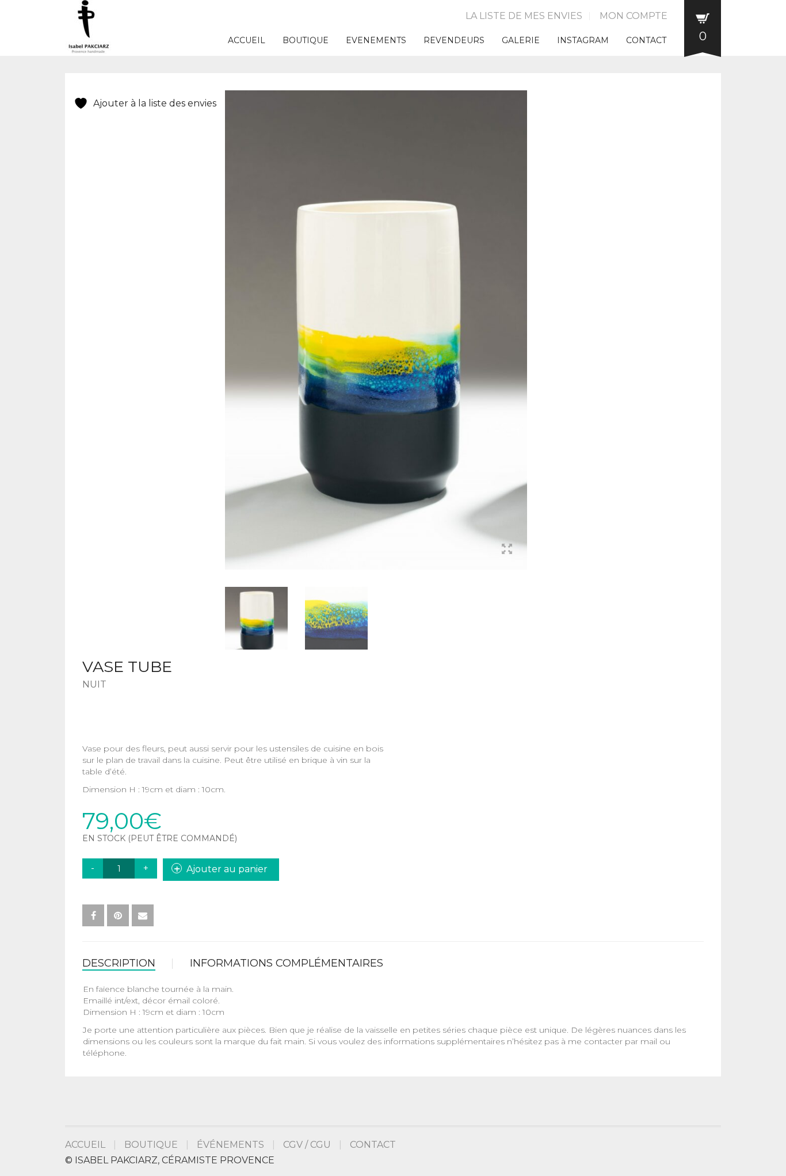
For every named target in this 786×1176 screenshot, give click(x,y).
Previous (231, 316)
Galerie (521, 40)
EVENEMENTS (376, 40)
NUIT (94, 684)
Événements (230, 1144)
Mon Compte (633, 15)
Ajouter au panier (227, 869)
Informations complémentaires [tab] (286, 963)
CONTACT (646, 40)
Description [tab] (118, 963)
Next (520, 316)
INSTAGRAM (583, 40)
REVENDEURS (453, 40)
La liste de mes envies (524, 15)
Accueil (246, 40)
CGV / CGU (307, 1144)
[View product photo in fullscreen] (507, 551)
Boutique (306, 40)
